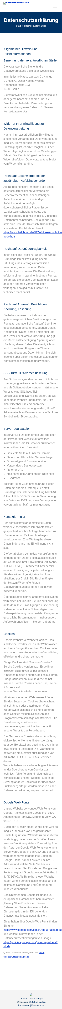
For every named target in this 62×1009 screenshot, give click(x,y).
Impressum (23, 1005)
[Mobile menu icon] (55, 6)
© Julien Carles (37, 1002)
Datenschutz (37, 1005)
